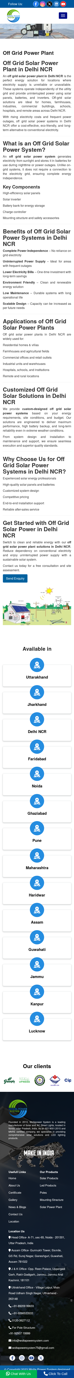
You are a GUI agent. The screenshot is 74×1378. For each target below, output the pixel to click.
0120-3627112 (20, 1320)
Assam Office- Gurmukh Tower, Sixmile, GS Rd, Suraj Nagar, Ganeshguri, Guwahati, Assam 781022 (36, 1255)
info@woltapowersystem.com (30, 1340)
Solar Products (49, 1178)
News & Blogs (17, 1207)
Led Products (48, 1185)
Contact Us (16, 1214)
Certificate (15, 1192)
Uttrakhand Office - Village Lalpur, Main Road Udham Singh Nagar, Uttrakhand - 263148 (34, 1293)
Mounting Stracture (51, 1200)
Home (12, 1178)
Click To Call (57, 1374)
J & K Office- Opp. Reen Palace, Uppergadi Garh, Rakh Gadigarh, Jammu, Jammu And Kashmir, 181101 (37, 1274)
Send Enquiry (15, 578)
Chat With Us (20, 1374)
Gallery (13, 1200)
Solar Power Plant (51, 1207)
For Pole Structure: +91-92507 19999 (22, 1330)
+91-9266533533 (22, 1313)
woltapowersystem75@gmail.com (32, 1348)
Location (14, 1221)
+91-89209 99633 (22, 1306)
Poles (43, 1192)
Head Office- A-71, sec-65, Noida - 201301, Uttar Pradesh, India (37, 1240)
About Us (14, 1185)
